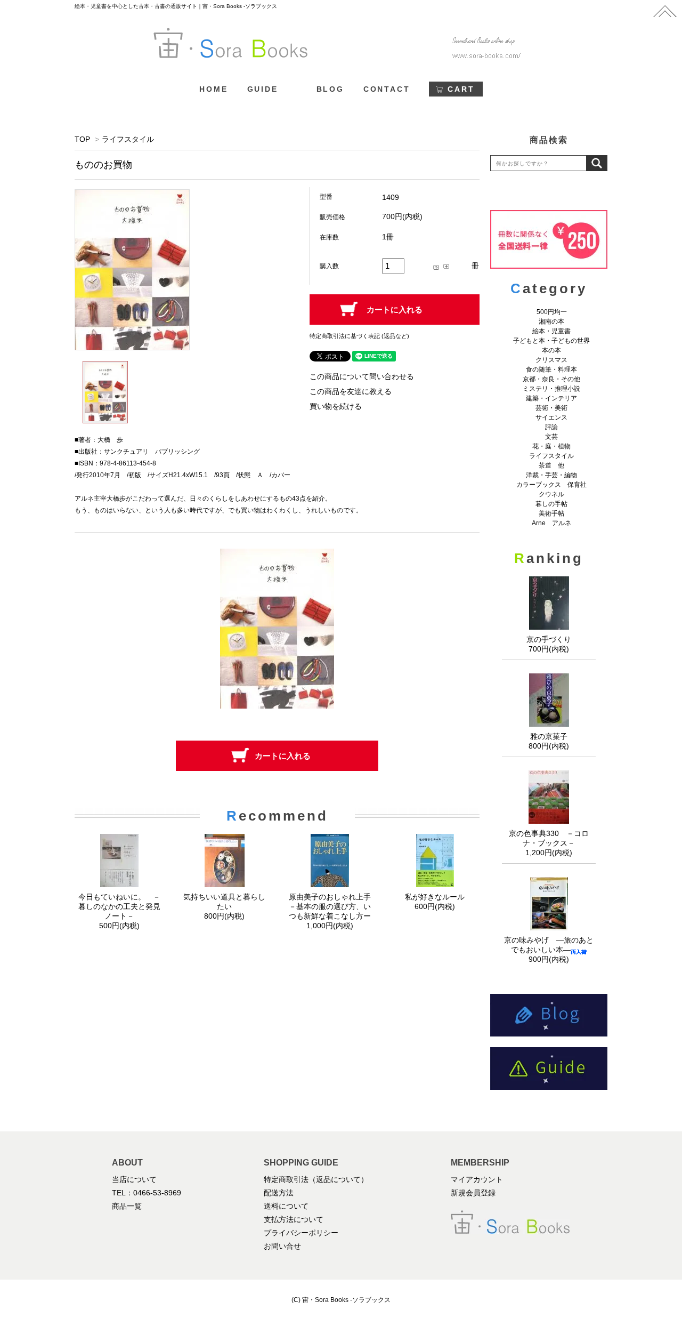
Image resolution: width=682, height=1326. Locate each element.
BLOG (330, 89)
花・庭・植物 (551, 446)
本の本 (551, 350)
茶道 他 (551, 465)
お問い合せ (282, 1246)
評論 (551, 427)
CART (461, 89)
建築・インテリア (551, 398)
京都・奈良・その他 (551, 379)
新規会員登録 (473, 1192)
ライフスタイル (128, 139)
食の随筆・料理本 (551, 369)
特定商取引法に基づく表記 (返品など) (359, 336)
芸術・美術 (551, 408)
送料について (286, 1206)
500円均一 (552, 312)
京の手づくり (548, 639)
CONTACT (386, 89)
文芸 (551, 436)
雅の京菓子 (548, 736)
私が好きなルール (435, 897)
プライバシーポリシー (301, 1232)
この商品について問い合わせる (362, 376)
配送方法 (279, 1192)
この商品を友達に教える (351, 391)
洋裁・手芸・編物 (554, 475)
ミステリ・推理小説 (551, 388)
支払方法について (293, 1219)
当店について (134, 1179)
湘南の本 (551, 321)
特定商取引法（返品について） (316, 1179)
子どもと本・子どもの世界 (551, 340)
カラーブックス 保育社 (551, 484)
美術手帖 (551, 513)
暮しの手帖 (551, 504)
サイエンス (551, 417)
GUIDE (262, 89)
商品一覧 (127, 1206)
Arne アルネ (551, 523)
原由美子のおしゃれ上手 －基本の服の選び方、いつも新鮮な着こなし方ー (333, 906)
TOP (82, 139)
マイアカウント (477, 1179)
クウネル (551, 494)
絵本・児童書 (551, 331)
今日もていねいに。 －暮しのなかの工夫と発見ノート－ (119, 906)
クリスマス (551, 360)
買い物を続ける (336, 406)
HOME (213, 89)
